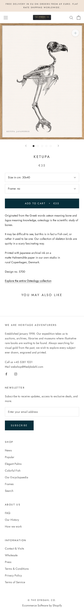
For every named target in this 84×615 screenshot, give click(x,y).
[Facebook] (6, 373)
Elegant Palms (13, 464)
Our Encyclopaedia (16, 477)
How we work (13, 526)
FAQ (7, 513)
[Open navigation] (6, 17)
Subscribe (19, 425)
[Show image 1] (33, 146)
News (8, 450)
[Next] (58, 146)
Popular (9, 457)
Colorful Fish (12, 470)
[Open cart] (78, 18)
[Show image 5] (51, 146)
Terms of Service (15, 582)
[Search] (71, 17)
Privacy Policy (13, 575)
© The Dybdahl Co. (42, 600)
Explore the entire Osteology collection (28, 281)
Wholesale (11, 555)
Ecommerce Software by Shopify (42, 605)
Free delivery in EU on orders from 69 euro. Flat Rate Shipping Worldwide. (42, 5)
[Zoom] (75, 33)
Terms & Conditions (17, 569)
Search (9, 491)
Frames (9, 484)
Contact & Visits (14, 548)
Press (8, 562)
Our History (12, 520)
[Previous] (26, 146)
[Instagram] (15, 373)
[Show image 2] (38, 146)
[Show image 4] (46, 146)
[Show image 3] (42, 146)
